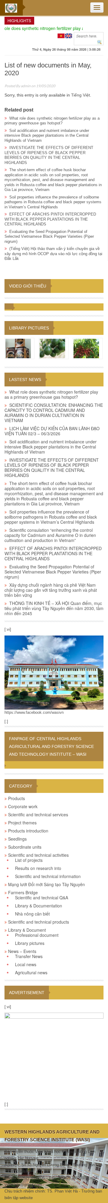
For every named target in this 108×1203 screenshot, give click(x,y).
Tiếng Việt (80, 95)
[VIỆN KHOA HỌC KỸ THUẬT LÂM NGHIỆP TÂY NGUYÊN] (11, 8)
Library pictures (29, 328)
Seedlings (17, 839)
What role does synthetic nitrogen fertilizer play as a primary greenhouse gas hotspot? (52, 121)
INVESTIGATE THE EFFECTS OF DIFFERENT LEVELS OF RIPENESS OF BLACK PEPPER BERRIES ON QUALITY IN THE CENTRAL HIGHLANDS (48, 155)
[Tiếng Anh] (68, 35)
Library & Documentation (38, 906)
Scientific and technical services (38, 814)
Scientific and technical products (38, 922)
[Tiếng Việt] (61, 35)
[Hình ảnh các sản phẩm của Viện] (18, 348)
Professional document (36, 935)
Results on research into (38, 868)
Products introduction (28, 831)
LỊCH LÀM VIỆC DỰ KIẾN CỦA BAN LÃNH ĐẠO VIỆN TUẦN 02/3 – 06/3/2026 (52, 430)
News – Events (22, 951)
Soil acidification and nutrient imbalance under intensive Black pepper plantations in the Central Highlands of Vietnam (46, 135)
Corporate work (23, 806)
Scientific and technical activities (38, 855)
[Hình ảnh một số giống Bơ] (52, 348)
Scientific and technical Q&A (41, 898)
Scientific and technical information (48, 876)
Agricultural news (31, 972)
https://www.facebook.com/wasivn (34, 712)
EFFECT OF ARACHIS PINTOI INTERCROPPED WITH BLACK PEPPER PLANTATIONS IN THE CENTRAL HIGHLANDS (50, 219)
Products (16, 798)
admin (26, 86)
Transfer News (29, 956)
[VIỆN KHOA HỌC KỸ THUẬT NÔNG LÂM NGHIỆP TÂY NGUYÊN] (54, 672)
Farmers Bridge (23, 892)
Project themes (22, 823)
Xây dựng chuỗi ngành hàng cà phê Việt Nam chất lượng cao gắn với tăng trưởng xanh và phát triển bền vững (50, 590)
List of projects (29, 860)
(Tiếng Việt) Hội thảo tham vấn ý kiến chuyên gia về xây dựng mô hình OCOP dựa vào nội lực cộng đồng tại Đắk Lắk (53, 253)
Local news (25, 964)
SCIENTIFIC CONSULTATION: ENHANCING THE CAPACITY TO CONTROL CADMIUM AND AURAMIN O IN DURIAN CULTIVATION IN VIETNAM (53, 412)
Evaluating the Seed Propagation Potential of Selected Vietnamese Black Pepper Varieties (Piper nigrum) (49, 236)
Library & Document (27, 930)
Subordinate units (24, 847)
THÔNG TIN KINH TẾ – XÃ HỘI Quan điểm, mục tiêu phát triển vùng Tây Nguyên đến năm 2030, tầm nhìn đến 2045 (54, 608)
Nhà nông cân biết (32, 914)
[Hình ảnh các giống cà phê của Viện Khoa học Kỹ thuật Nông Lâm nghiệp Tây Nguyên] (86, 348)
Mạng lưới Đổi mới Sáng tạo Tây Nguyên (46, 884)
